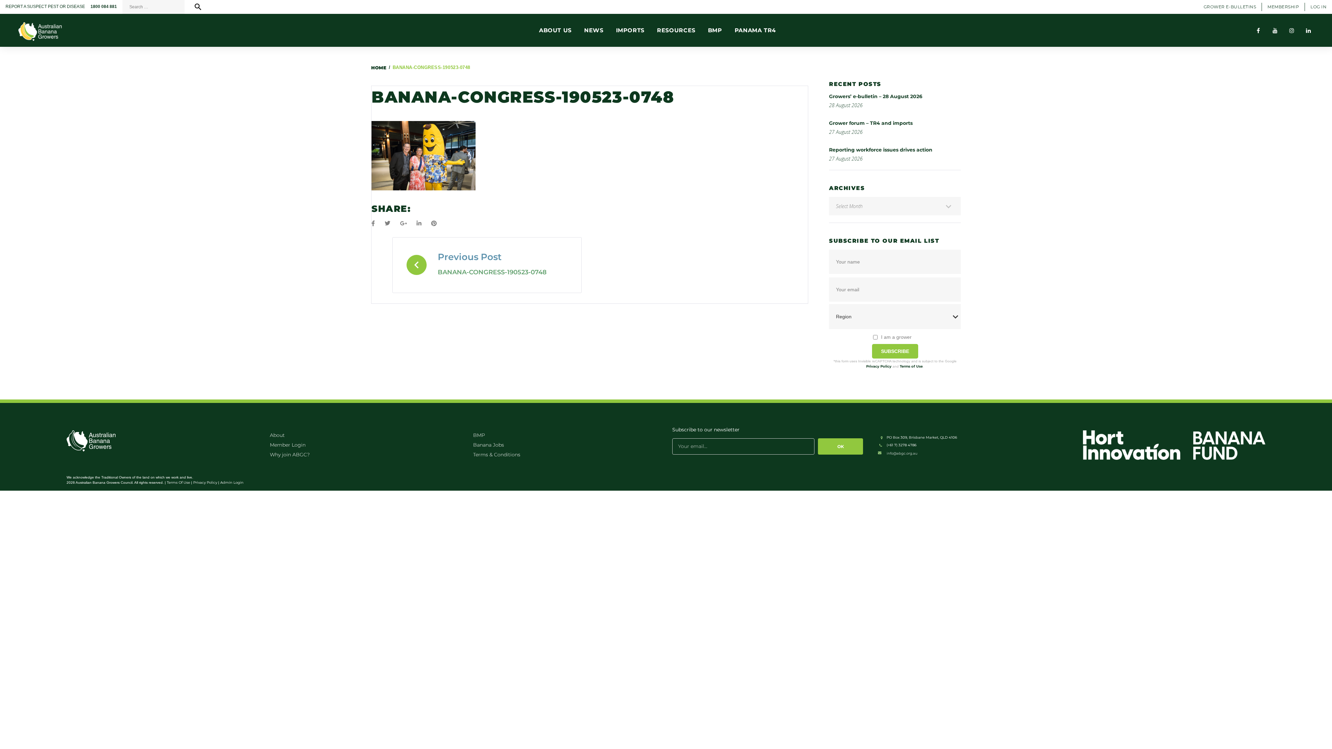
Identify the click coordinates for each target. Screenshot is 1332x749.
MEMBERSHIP (1283, 6)
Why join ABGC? (290, 454)
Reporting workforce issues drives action (880, 150)
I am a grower (896, 337)
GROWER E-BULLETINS (1230, 6)
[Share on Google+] (403, 223)
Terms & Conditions (496, 454)
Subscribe (895, 351)
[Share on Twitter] (387, 223)
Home (378, 67)
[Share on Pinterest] (434, 223)
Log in (1318, 6)
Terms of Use (911, 366)
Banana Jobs (488, 445)
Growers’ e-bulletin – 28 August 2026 (875, 96)
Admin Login (232, 482)
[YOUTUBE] (1275, 30)
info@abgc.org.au (902, 453)
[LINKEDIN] (1308, 30)
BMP (479, 435)
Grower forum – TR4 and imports (871, 123)
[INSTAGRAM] (1292, 30)
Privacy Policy (878, 366)
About (277, 435)
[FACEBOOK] (1258, 30)
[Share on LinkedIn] (419, 223)
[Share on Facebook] (373, 223)
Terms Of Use (178, 482)
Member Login (288, 445)
